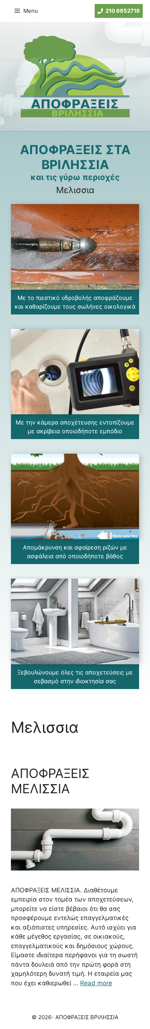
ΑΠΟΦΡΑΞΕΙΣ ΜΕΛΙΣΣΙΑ (50, 781)
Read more (96, 983)
